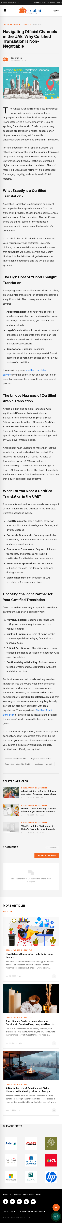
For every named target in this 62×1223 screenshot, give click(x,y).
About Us (7, 1195)
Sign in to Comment (47, 855)
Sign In (55, 10)
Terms (39, 1195)
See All (6, 911)
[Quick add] (56, 1207)
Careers (17, 1195)
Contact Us (28, 1195)
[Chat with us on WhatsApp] (56, 1216)
